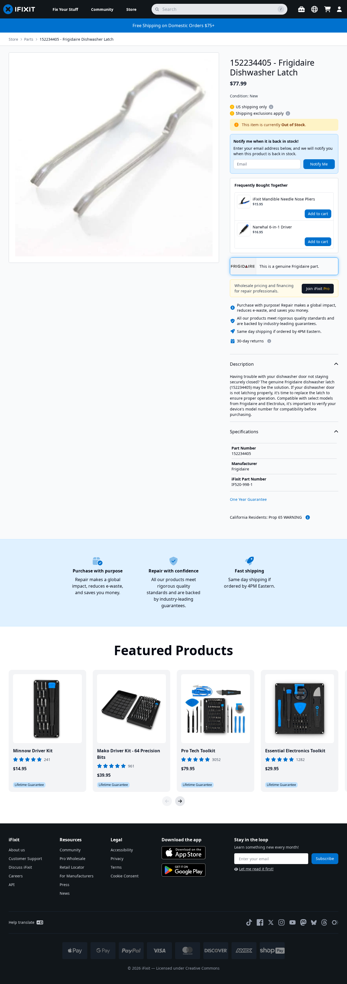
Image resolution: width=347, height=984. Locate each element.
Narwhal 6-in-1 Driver (272, 227)
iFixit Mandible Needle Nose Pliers (284, 199)
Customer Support (25, 858)
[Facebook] (260, 922)
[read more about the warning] (308, 517)
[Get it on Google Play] (183, 870)
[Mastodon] (303, 922)
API (12, 884)
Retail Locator (72, 867)
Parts (28, 39)
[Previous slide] (167, 801)
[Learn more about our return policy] (269, 341)
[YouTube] (292, 922)
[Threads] (324, 922)
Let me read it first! (256, 868)
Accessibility (122, 849)
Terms (116, 867)
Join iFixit (317, 288)
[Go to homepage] (21, 9)
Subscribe (325, 858)
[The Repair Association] (335, 922)
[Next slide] (180, 801)
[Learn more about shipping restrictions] (271, 107)
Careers (16, 875)
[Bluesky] (314, 922)
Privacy (117, 858)
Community (70, 849)
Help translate (21, 922)
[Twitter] (271, 922)
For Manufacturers (77, 875)
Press (64, 884)
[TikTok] (249, 922)
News (65, 893)
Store (13, 39)
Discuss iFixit (20, 867)
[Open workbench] (301, 9)
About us (17, 849)
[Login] (339, 9)
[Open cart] (327, 9)
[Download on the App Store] (183, 852)
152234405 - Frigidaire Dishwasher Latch (77, 39)
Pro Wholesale (72, 858)
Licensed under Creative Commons (188, 968)
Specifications (244, 432)
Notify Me (319, 164)
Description (242, 364)
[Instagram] (281, 922)
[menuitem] (65, 9)
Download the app (181, 840)
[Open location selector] (314, 9)
